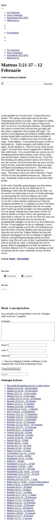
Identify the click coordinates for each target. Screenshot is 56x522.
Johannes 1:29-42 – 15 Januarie (21, 513)
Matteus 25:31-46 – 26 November (22, 388)
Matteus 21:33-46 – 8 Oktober (20, 406)
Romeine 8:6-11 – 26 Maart (19, 487)
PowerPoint (23, 259)
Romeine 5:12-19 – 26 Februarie (21, 497)
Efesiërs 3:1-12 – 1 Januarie (19, 518)
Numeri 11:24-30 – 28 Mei (19, 456)
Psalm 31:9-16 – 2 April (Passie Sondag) (25, 484)
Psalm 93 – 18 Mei (15, 461)
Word (12, 259)
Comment (5, 321)
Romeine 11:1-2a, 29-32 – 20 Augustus (25, 424)
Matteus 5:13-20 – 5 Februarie (20, 505)
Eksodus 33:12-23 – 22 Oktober (21, 401)
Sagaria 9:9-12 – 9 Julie (17, 440)
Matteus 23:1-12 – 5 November (21, 396)
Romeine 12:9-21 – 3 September (21, 419)
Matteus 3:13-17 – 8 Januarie (20, 515)
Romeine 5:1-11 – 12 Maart (19, 492)
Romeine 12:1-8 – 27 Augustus (21, 422)
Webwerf (5, 356)
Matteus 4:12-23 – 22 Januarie (20, 510)
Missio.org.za (13, 20)
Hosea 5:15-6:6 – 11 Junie (19, 450)
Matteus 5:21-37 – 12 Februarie (21, 502)
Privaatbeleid (13, 33)
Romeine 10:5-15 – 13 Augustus (21, 427)
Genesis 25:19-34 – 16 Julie (19, 437)
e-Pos (4, 350)
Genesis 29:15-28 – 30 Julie (19, 432)
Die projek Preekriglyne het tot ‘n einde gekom (28, 385)
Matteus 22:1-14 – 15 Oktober (20, 404)
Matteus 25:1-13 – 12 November (21, 393)
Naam (4, 345)
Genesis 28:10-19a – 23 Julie (20, 435)
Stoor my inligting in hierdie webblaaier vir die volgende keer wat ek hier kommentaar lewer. (24, 362)
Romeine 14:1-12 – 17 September (22, 414)
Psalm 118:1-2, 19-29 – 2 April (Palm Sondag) (28, 482)
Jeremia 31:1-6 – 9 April (18, 476)
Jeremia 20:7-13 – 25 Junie (19, 445)
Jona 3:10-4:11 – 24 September (21, 411)
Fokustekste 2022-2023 (17, 17)
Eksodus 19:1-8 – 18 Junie (19, 448)
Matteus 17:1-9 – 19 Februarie (20, 500)
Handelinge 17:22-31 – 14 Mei (21, 463)
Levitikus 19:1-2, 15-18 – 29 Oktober (24, 398)
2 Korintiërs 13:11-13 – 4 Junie (21, 453)
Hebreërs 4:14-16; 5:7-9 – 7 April (22, 479)
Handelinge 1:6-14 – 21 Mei (20, 458)
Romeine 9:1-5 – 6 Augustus (20, 430)
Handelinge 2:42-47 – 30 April (21, 469)
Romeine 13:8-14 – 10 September (22, 417)
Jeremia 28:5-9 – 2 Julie (17, 443)
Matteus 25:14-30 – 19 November (22, 391)
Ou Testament (13, 12)
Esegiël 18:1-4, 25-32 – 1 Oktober (22, 409)
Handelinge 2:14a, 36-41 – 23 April (23, 471)
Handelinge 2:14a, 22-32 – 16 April (23, 474)
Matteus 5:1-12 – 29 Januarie (20, 508)
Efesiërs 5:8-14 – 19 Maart (19, 489)
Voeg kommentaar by (11, 369)
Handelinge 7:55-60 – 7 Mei (20, 466)
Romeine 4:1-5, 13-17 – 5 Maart (21, 495)
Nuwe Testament (14, 15)
